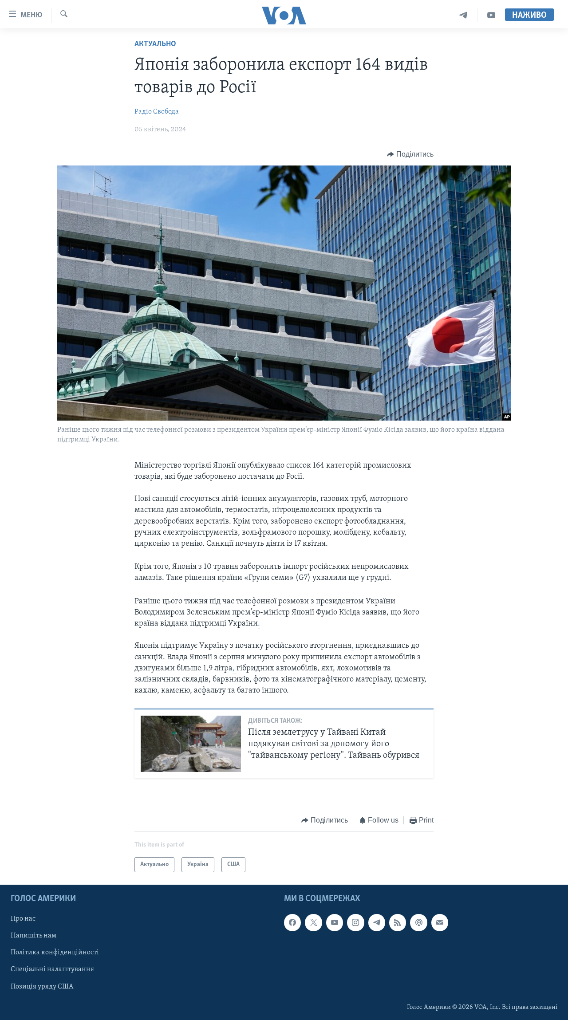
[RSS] (397, 922)
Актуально (155, 44)
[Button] (410, 154)
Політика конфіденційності (55, 953)
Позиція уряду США (42, 986)
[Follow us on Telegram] (376, 922)
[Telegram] (463, 15)
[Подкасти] (418, 922)
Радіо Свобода (156, 111)
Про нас (23, 919)
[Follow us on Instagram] (355, 922)
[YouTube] (491, 15)
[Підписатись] (439, 922)
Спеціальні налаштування (52, 969)
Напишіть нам (33, 936)
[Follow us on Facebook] (292, 922)
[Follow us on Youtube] (334, 922)
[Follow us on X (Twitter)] (313, 922)
